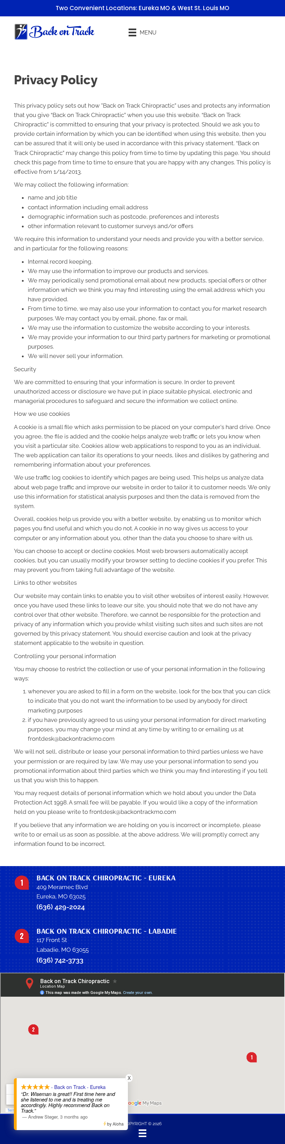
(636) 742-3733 (59, 960)
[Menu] (142, 1133)
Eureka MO (154, 8)
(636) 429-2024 (60, 907)
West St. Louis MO (203, 8)
